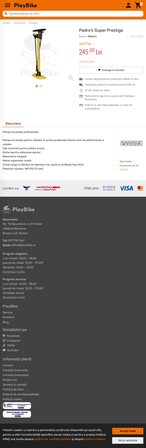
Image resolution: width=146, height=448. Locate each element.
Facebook (13, 336)
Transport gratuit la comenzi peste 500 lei (110, 84)
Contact (8, 365)
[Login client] (128, 5)
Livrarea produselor (16, 375)
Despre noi (10, 379)
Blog (6, 322)
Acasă (6, 22)
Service (8, 312)
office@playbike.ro (23, 245)
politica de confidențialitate (52, 439)
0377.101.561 (16, 240)
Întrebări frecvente (15, 370)
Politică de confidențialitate (21, 394)
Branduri (8, 317)
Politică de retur (13, 389)
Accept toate (128, 431)
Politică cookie (12, 399)
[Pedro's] (131, 143)
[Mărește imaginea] (39, 55)
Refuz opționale (127, 440)
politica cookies (94, 439)
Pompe (33, 22)
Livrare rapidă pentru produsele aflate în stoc (112, 79)
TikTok (10, 345)
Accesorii (19, 22)
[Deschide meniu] (8, 5)
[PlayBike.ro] (68, 5)
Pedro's (92, 36)
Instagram (13, 340)
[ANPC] (17, 405)
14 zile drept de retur (97, 90)
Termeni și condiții (15, 384)
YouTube (12, 350)
